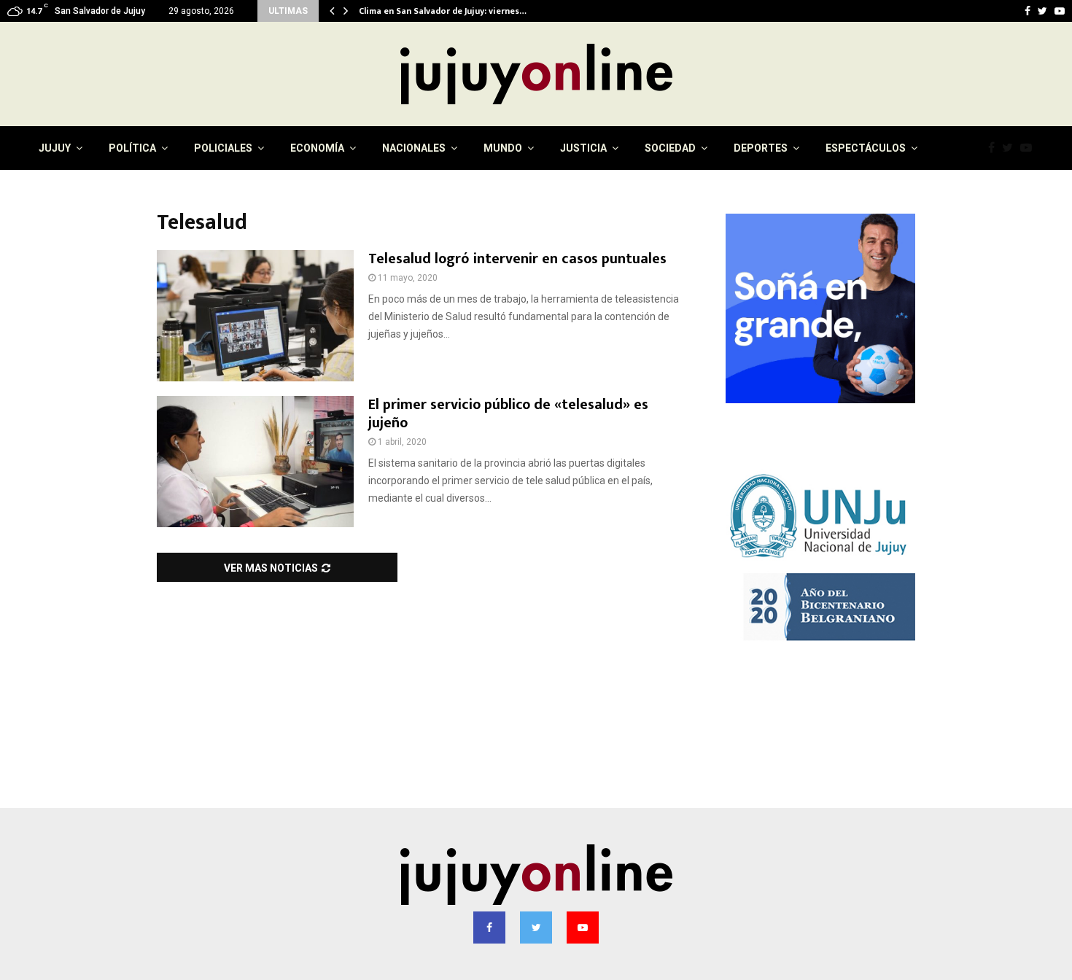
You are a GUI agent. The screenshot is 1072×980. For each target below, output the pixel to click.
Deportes (761, 148)
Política (132, 148)
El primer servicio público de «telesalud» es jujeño (508, 413)
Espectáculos (866, 148)
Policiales (223, 148)
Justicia (583, 148)
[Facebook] (995, 148)
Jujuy (55, 148)
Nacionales (414, 148)
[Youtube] (1029, 148)
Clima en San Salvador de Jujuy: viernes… (453, 11)
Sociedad (670, 148)
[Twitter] (1011, 148)
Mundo (502, 148)
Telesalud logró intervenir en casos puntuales (517, 258)
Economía (317, 148)
